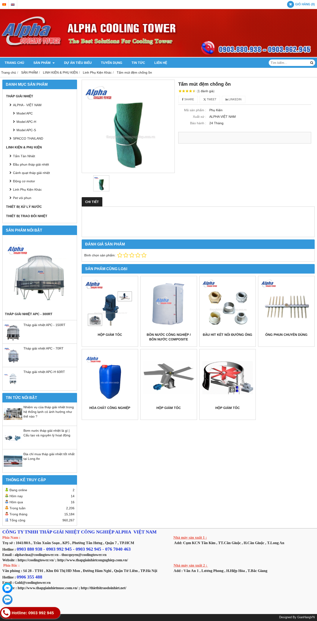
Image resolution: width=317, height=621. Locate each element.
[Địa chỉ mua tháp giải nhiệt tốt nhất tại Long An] (13, 469)
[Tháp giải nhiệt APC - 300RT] (39, 274)
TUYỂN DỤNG (111, 63)
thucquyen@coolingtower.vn (84, 555)
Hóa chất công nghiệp (109, 408)
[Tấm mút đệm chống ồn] (128, 126)
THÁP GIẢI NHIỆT (19, 96)
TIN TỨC (138, 63)
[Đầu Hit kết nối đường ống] (227, 304)
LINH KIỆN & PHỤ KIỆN (24, 147)
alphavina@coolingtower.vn (36, 555)
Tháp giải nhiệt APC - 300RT (28, 314)
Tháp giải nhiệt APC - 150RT (44, 325)
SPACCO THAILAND (28, 138)
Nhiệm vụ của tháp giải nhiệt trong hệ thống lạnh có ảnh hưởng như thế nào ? (48, 411)
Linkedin (235, 99)
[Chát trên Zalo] (7, 600)
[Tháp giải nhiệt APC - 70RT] (13, 363)
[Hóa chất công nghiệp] (110, 377)
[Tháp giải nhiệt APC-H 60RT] (13, 387)
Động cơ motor (24, 181)
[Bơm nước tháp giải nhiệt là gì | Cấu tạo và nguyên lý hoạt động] (13, 446)
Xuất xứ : (199, 116)
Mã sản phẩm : (195, 110)
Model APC (24, 113)
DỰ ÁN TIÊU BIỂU (78, 63)
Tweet (211, 99)
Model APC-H (26, 122)
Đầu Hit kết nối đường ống (227, 335)
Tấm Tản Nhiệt (24, 156)
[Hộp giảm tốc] (110, 304)
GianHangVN (306, 617)
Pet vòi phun (22, 198)
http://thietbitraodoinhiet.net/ (103, 588)
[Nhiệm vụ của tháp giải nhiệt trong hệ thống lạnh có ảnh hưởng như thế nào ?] (13, 422)
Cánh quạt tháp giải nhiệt (31, 173)
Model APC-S (26, 130)
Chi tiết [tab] (92, 202)
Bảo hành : (198, 123)
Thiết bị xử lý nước (24, 207)
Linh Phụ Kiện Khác (27, 189)
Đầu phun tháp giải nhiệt (31, 164)
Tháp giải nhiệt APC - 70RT (43, 348)
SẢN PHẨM (42, 63)
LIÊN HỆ (160, 63)
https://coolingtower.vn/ (36, 560)
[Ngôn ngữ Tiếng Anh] (13, 4)
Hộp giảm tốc (110, 335)
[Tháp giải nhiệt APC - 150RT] (13, 340)
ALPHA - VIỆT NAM (27, 105)
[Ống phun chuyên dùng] (286, 304)
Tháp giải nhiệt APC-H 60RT (44, 372)
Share (189, 99)
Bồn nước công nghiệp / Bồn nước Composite (169, 337)
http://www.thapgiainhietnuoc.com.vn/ (48, 588)
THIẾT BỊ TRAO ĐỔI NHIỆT (26, 216)
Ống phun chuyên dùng (286, 335)
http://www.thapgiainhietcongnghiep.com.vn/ (92, 560)
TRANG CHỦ (14, 63)
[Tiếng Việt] (4, 4)
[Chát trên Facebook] (7, 588)
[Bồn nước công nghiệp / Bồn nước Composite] (168, 304)
